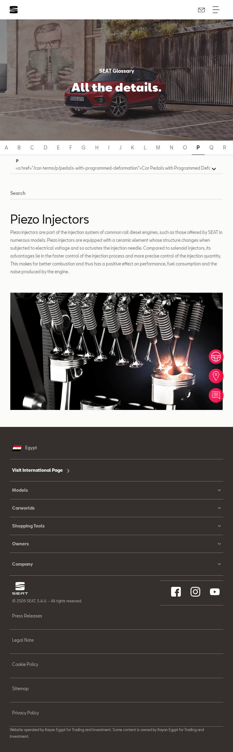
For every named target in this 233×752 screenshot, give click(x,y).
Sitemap (20, 688)
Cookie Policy (25, 664)
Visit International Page (38, 470)
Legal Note (23, 640)
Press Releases (27, 615)
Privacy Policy (25, 712)
